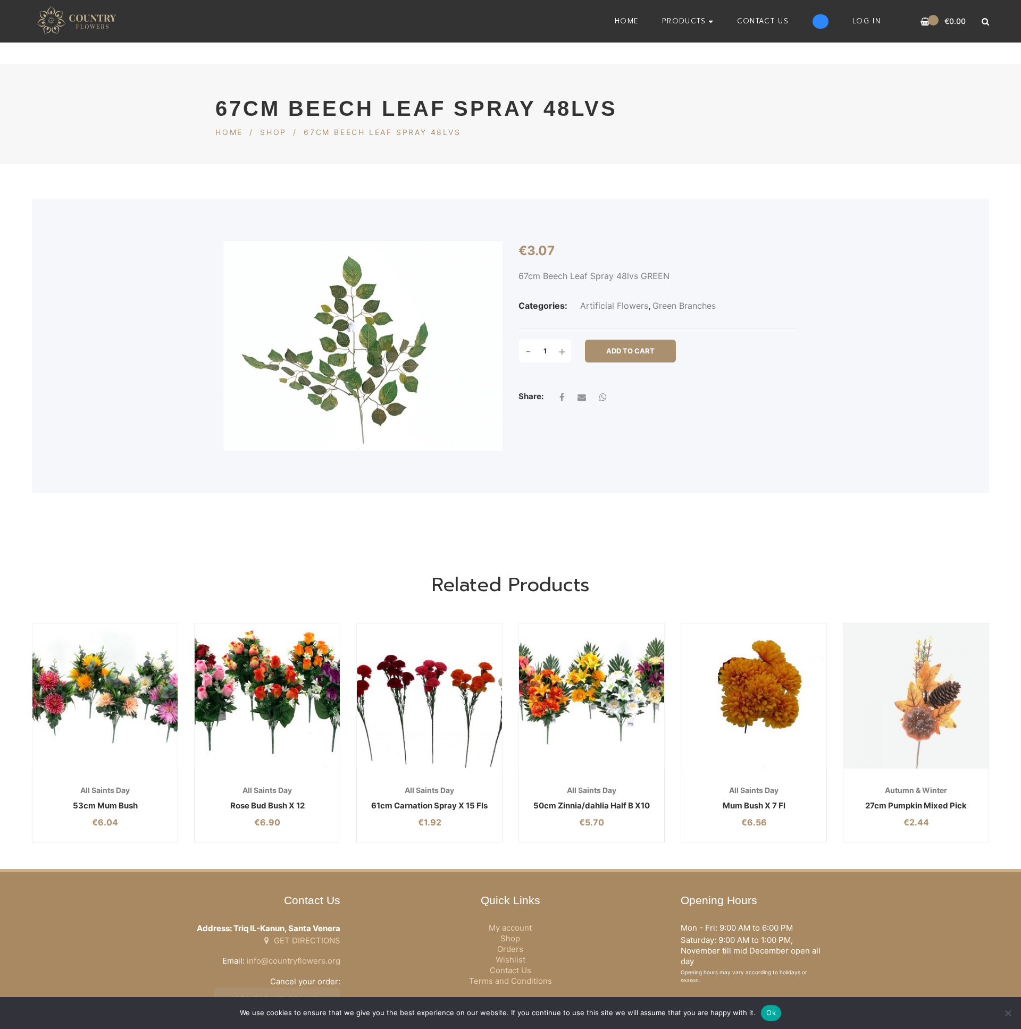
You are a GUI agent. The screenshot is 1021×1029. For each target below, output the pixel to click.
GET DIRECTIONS (306, 940)
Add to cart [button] (890, 768)
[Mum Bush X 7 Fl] (753, 696)
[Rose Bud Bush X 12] (267, 696)
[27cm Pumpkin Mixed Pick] (916, 696)
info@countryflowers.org (293, 961)
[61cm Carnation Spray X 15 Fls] (429, 696)
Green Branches (684, 305)
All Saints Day (105, 790)
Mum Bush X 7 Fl (754, 805)
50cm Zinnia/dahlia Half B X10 (591, 805)
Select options (79, 768)
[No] (1007, 1013)
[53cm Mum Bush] (105, 696)
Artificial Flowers (614, 305)
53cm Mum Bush (105, 805)
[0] (925, 21)
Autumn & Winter (916, 790)
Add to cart (630, 351)
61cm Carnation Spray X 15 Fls (429, 805)
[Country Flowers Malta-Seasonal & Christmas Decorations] (79, 21)
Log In (866, 21)
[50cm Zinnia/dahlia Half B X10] (591, 696)
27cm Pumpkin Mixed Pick (916, 805)
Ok (771, 1012)
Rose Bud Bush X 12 (267, 805)
